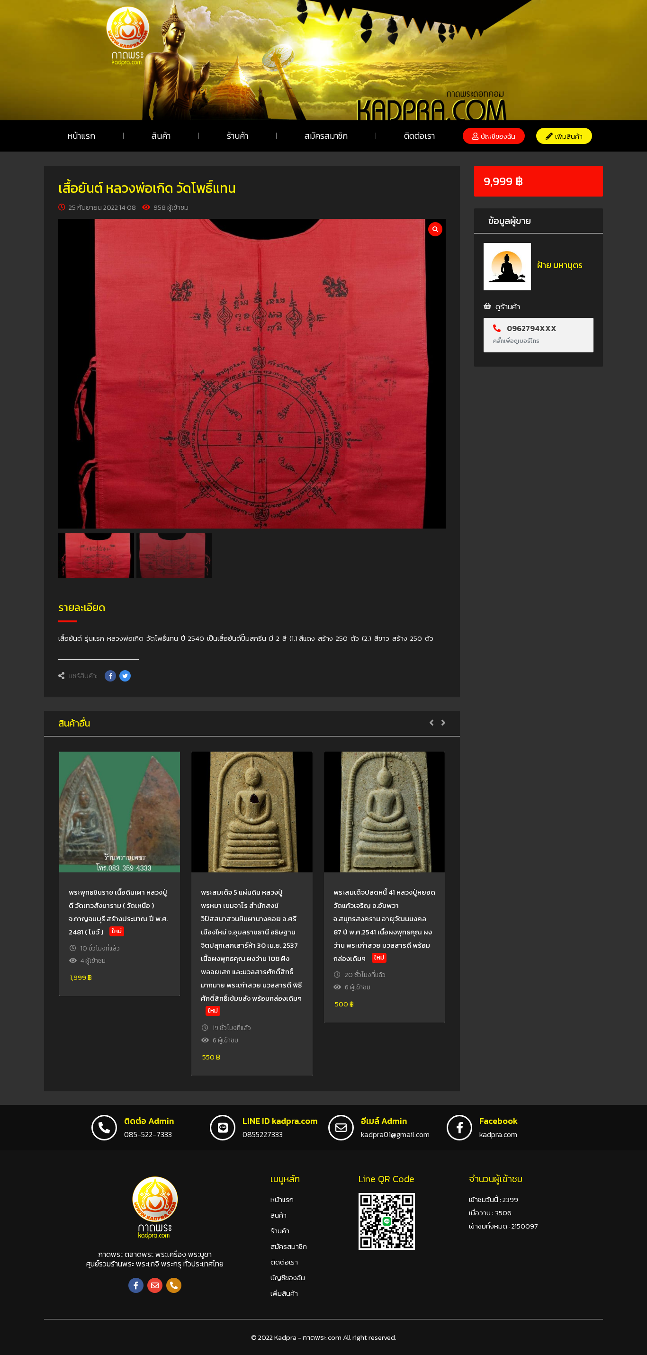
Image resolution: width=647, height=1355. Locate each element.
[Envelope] (154, 1285)
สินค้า (161, 135)
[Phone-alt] (173, 1285)
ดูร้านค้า (507, 306)
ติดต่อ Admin (149, 1120)
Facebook (498, 1120)
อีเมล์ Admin (384, 1120)
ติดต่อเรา (419, 135)
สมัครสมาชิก (326, 135)
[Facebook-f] (136, 1285)
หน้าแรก (81, 135)
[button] (494, 136)
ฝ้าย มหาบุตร (560, 265)
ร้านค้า (237, 135)
